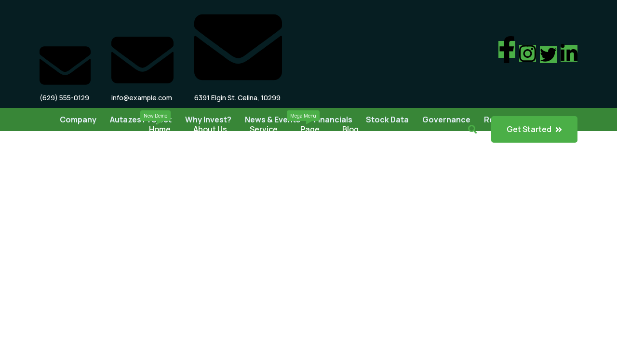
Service (264, 129)
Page (310, 129)
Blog (350, 129)
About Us (210, 129)
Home (160, 129)
